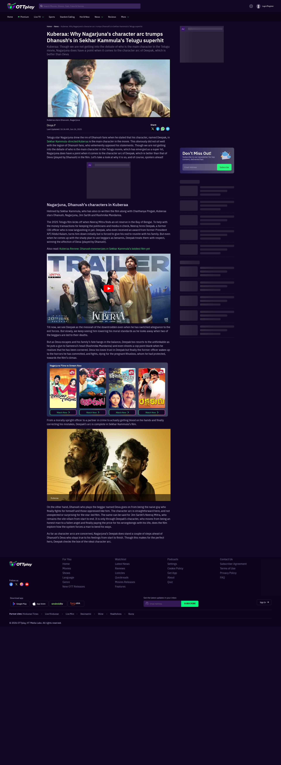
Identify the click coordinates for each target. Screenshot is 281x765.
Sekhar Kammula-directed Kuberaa (67, 141)
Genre (66, 582)
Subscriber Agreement (233, 564)
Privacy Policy (228, 573)
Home (66, 564)
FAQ (222, 577)
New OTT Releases (73, 586)
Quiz (170, 582)
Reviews (120, 568)
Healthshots (115, 613)
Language (68, 577)
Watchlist (120, 559)
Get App (172, 573)
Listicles (120, 573)
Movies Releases (125, 582)
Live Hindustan (52, 613)
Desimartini (85, 613)
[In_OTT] (21, 585)
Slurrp (131, 613)
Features (120, 586)
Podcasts (172, 559)
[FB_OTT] (11, 585)
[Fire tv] (76, 604)
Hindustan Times (30, 613)
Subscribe (224, 167)
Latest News (122, 564)
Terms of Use (227, 568)
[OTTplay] (21, 6)
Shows (66, 573)
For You (66, 559)
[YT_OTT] (27, 585)
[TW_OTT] (16, 585)
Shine (100, 613)
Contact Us (226, 559)
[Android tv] (58, 604)
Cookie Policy (175, 568)
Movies (66, 568)
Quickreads (121, 577)
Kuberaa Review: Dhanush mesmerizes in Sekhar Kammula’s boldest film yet (104, 248)
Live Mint (70, 613)
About (170, 577)
